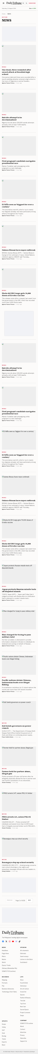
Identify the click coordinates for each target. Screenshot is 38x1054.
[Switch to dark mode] (26, 3)
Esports (4, 1042)
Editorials (23, 953)
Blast (3, 1045)
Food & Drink (24, 983)
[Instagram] (10, 941)
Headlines (5, 950)
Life (21, 977)
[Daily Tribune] (13, 933)
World (4, 962)
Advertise (23, 1032)
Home (3, 14)
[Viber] (16, 941)
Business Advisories (8, 989)
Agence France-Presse (8, 83)
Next (29, 900)
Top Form (23, 1004)
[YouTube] (13, 941)
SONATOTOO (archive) (9, 971)
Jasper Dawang (6, 782)
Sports (5, 1021)
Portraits (4, 983)
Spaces (22, 995)
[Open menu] (3, 3)
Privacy (22, 1035)
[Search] (23, 3)
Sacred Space (24, 1009)
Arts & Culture (24, 989)
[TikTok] (20, 941)
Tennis (4, 1039)
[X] (6, 941)
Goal (3, 1033)
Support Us (23, 1041)
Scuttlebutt (23, 962)
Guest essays (24, 956)
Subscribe (32, 3)
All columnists (24, 950)
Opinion (23, 947)
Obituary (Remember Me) (9, 968)
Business (5, 977)
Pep (3, 986)
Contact (22, 1029)
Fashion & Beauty (25, 998)
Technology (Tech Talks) (9, 992)
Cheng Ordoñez (6, 871)
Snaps (22, 1015)
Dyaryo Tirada (6, 965)
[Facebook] (3, 941)
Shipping (4, 980)
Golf (3, 1030)
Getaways (23, 986)
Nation (4, 959)
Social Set (23, 992)
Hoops (4, 1024)
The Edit (22, 1001)
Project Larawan (25, 1012)
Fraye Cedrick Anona (7, 737)
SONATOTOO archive (26, 1023)
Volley (4, 1027)
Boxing (4, 1036)
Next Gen (23, 1006)
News (4, 947)
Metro (4, 956)
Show (21, 980)
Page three (5, 953)
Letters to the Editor (26, 959)
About (22, 1026)
